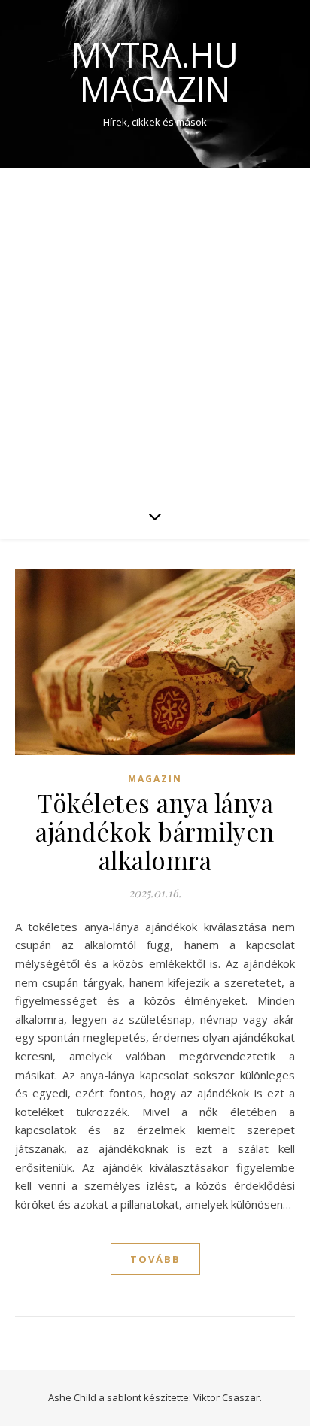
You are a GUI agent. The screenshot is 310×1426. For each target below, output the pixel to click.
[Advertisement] (155, 331)
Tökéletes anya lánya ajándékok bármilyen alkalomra (155, 831)
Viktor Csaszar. (227, 1397)
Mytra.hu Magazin (155, 71)
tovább (155, 1259)
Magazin (155, 778)
